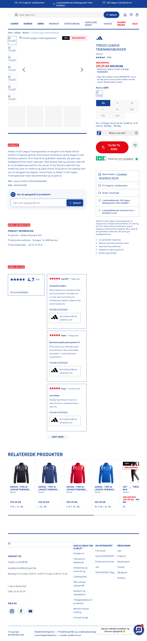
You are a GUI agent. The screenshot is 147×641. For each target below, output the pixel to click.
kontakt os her (109, 212)
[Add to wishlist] (135, 145)
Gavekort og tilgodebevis (80, 592)
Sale (135, 23)
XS (103, 103)
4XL (118, 115)
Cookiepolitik (80, 576)
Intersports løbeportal (79, 560)
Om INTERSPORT (104, 545)
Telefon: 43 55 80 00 (17, 561)
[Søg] (16, 14)
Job (97, 567)
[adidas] (117, 38)
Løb (119, 550)
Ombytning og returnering (80, 569)
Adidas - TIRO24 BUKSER (131, 488)
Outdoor (121, 577)
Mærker (54, 23)
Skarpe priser (121, 23)
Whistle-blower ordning (81, 610)
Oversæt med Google (58, 309)
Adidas (18, 32)
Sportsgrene (72, 23)
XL (117, 109)
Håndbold (122, 572)
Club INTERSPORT (104, 556)
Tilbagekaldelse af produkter (83, 601)
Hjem (10, 32)
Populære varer (91, 23)
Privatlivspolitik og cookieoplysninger (77, 631)
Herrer (28, 23)
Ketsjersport (123, 561)
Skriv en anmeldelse (19, 292)
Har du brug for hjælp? (83, 547)
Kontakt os (79, 553)
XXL (132, 109)
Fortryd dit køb (81, 617)
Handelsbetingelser (45, 631)
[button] (82, 70)
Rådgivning (123, 545)
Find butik (100, 550)
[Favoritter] (131, 15)
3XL (103, 115)
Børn (41, 23)
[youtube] (30, 611)
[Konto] (125, 15)
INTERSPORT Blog (104, 572)
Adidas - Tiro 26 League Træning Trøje (19, 488)
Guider (108, 23)
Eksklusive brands (104, 561)
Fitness (121, 567)
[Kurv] (137, 15)
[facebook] (21, 611)
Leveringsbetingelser (46, 635)
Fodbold (121, 556)
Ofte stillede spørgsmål (80, 584)
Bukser (26, 32)
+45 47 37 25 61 (35, 244)
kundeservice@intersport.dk (22, 568)
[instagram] (12, 611)
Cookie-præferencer (70, 635)
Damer (14, 23)
